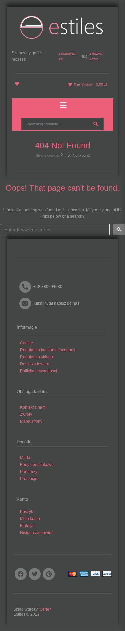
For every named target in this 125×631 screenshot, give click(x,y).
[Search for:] (55, 229)
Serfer (45, 609)
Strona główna (47, 155)
